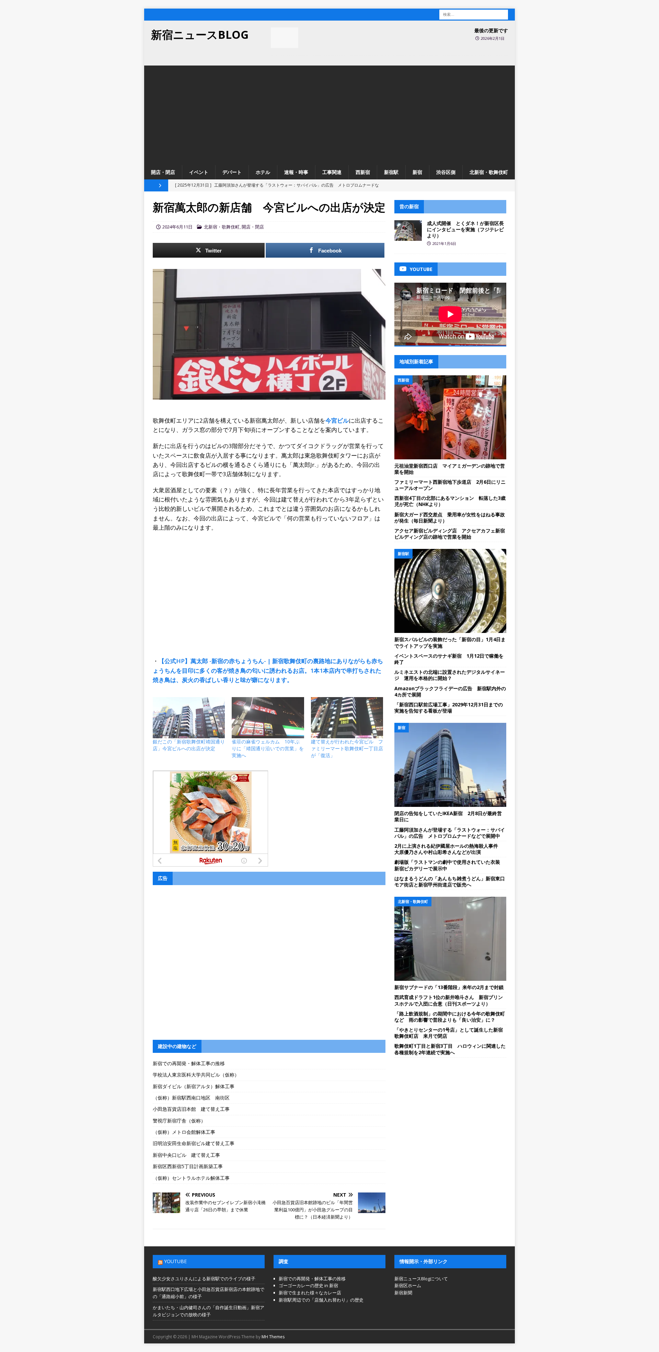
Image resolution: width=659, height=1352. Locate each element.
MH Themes (273, 1337)
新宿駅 (391, 172)
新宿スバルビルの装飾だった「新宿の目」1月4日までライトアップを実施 (450, 642)
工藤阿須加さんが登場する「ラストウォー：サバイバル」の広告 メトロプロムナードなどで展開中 (449, 832)
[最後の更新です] (284, 37)
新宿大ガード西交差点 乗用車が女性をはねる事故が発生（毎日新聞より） (449, 517)
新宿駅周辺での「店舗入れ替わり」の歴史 (321, 1300)
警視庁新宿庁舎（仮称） (179, 1120)
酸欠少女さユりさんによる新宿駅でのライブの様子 (204, 1278)
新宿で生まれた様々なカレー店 (310, 1293)
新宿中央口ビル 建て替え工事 (186, 1155)
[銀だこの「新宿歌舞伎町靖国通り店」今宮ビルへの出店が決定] (189, 717)
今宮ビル (337, 420)
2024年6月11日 (177, 227)
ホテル (263, 172)
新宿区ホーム (407, 1285)
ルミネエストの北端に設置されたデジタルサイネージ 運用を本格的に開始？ (449, 675)
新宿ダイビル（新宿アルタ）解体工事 (193, 1086)
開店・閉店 (163, 172)
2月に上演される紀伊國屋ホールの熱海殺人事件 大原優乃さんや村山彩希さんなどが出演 (448, 849)
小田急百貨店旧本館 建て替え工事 (191, 1109)
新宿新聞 (403, 1293)
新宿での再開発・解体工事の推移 (189, 1063)
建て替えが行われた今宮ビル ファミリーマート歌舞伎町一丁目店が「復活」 (347, 748)
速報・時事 (296, 172)
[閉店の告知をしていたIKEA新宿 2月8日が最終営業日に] (450, 765)
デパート (232, 172)
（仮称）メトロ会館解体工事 (184, 1132)
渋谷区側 (445, 172)
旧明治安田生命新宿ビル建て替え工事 (193, 1143)
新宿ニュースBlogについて (421, 1278)
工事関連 (332, 172)
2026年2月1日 (493, 38)
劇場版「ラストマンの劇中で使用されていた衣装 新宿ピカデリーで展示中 (449, 865)
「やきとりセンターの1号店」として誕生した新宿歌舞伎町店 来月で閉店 (448, 1032)
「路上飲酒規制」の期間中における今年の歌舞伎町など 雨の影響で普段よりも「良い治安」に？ (449, 1016)
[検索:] (473, 14)
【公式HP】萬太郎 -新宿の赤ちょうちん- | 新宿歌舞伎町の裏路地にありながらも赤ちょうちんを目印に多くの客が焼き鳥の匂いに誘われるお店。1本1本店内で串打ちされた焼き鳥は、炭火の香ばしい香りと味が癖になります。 (268, 670)
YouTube (175, 1261)
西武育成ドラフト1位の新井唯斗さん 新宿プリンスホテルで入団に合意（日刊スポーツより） (448, 1000)
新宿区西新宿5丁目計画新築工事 (188, 1166)
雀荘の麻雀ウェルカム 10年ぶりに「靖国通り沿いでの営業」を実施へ (268, 748)
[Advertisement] (329, 114)
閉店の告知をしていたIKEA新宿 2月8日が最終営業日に (448, 816)
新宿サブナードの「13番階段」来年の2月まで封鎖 (449, 987)
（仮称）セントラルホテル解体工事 (191, 1178)
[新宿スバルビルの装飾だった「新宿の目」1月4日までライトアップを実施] (450, 591)
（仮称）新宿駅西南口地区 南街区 (191, 1097)
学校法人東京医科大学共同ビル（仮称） (196, 1074)
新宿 (417, 172)
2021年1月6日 (444, 243)
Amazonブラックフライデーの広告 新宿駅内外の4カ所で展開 (450, 691)
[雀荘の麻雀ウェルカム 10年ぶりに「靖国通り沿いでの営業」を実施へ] (268, 717)
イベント (198, 172)
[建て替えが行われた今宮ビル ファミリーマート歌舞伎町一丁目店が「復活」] (347, 717)
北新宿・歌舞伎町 (489, 172)
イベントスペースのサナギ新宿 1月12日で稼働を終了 (449, 659)
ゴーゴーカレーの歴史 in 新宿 (308, 1285)
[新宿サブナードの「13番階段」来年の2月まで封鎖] (450, 939)
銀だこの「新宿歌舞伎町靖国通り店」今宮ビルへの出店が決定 (189, 745)
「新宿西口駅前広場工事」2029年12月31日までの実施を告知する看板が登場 (448, 707)
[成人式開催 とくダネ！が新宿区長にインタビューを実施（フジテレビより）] (408, 230)
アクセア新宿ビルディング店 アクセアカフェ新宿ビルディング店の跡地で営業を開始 (449, 533)
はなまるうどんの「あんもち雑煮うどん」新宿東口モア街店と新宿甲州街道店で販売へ (449, 881)
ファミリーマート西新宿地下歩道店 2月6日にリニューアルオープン (450, 485)
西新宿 (363, 172)
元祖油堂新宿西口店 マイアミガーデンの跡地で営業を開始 (449, 468)
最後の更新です (491, 30)
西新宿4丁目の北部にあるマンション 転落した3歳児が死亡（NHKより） (450, 501)
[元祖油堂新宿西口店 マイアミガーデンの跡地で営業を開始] (450, 417)
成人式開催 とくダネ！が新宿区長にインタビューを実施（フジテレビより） (465, 229)
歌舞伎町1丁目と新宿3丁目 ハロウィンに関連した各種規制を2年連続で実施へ (450, 1049)
